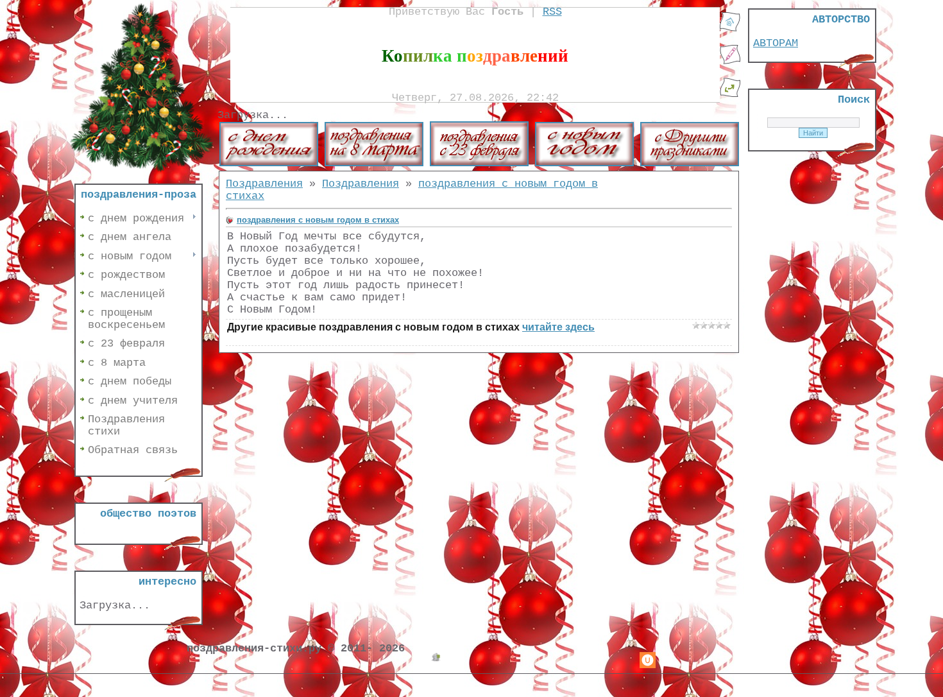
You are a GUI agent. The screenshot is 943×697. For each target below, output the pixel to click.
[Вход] (730, 95)
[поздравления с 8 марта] (374, 163)
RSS (552, 12)
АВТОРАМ (775, 43)
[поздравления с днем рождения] (268, 163)
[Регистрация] (730, 62)
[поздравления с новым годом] (584, 163)
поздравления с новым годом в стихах (318, 220)
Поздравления (264, 184)
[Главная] (730, 29)
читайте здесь (558, 327)
